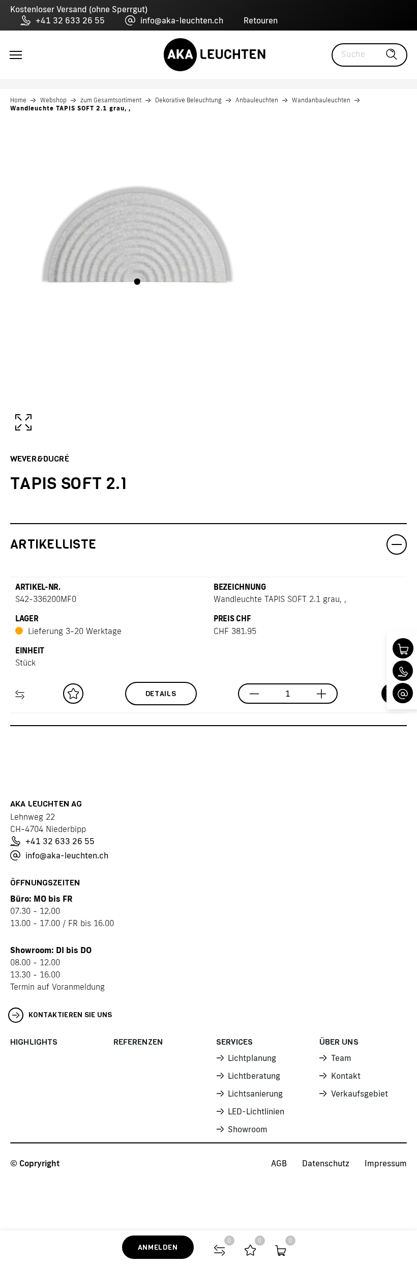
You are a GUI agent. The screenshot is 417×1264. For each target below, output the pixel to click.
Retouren (261, 20)
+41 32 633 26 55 (70, 20)
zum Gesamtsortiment (110, 100)
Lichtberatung (254, 1076)
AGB (279, 1163)
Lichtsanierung (255, 1093)
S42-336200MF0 (45, 599)
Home (18, 100)
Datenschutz (325, 1163)
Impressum (386, 1163)
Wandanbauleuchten (321, 100)
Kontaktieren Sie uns (70, 1015)
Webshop (53, 100)
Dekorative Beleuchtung (188, 100)
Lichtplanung (252, 1058)
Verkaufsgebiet (359, 1093)
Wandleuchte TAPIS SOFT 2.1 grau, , (70, 108)
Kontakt (346, 1076)
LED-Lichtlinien (256, 1111)
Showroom (247, 1129)
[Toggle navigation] (16, 55)
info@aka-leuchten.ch (181, 20)
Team (341, 1058)
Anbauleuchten (256, 100)
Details (160, 694)
